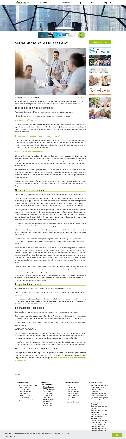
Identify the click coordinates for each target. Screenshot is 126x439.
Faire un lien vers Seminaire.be (25, 393)
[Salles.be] (100, 65)
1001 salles (71, 398)
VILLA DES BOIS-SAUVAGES (49, 400)
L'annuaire (43, 2)
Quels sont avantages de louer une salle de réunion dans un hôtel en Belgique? (100, 401)
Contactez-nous (24, 390)
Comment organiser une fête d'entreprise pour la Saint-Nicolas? (99, 416)
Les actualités (64, 2)
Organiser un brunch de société (99, 407)
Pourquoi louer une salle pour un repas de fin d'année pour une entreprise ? (99, 388)
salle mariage (71, 390)
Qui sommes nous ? (26, 400)
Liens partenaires (73, 402)
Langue (106, 2)
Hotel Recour (47, 406)
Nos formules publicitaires (28, 385)
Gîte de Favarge (48, 387)
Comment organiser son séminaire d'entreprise (99, 430)
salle (68, 385)
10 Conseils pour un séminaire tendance (98, 426)
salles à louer (71, 400)
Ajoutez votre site (100, 42)
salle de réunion (72, 394)
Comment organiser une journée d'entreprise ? (99, 421)
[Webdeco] (100, 73)
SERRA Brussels (49, 389)
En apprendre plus (10, 436)
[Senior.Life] (100, 119)
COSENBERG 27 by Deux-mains (50, 396)
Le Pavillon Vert (48, 393)
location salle (71, 388)
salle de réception (73, 396)
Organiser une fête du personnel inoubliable (98, 395)
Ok (117, 435)
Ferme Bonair (47, 391)
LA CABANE (47, 403)
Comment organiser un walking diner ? (99, 411)
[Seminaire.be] (22, 2)
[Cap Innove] (62, 35)
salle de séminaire (73, 392)
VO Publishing (24, 398)
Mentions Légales (25, 396)
